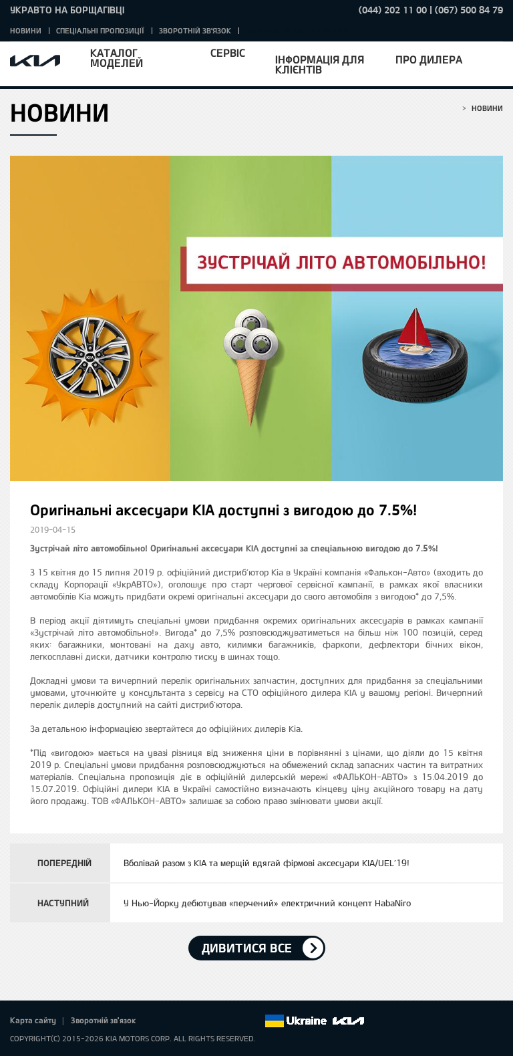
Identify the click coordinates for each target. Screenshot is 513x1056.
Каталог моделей (116, 57)
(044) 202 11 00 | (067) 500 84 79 (431, 9)
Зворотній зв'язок (195, 30)
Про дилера (428, 59)
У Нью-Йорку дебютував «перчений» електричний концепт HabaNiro (267, 903)
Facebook (160, 1021)
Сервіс (227, 52)
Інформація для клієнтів (319, 64)
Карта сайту (33, 1020)
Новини (25, 30)
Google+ (198, 1021)
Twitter (179, 1021)
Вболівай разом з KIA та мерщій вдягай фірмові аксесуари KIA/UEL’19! (266, 862)
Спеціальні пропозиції (100, 30)
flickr (254, 1021)
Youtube (216, 1021)
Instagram (235, 1021)
